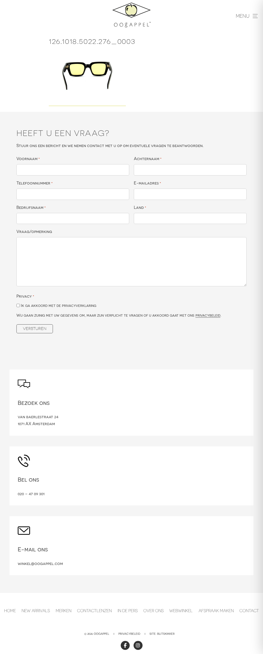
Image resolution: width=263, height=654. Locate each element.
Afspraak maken (216, 610)
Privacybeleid (129, 633)
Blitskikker (166, 633)
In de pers (128, 610)
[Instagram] (138, 645)
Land (140, 207)
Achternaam (148, 158)
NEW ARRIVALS (36, 610)
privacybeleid (207, 315)
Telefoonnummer (34, 183)
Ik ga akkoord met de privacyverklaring (58, 305)
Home (10, 610)
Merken (63, 610)
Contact (249, 610)
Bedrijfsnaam (31, 207)
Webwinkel (181, 610)
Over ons (153, 610)
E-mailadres (147, 183)
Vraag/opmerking (34, 231)
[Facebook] (125, 645)
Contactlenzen (94, 610)
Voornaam (28, 158)
